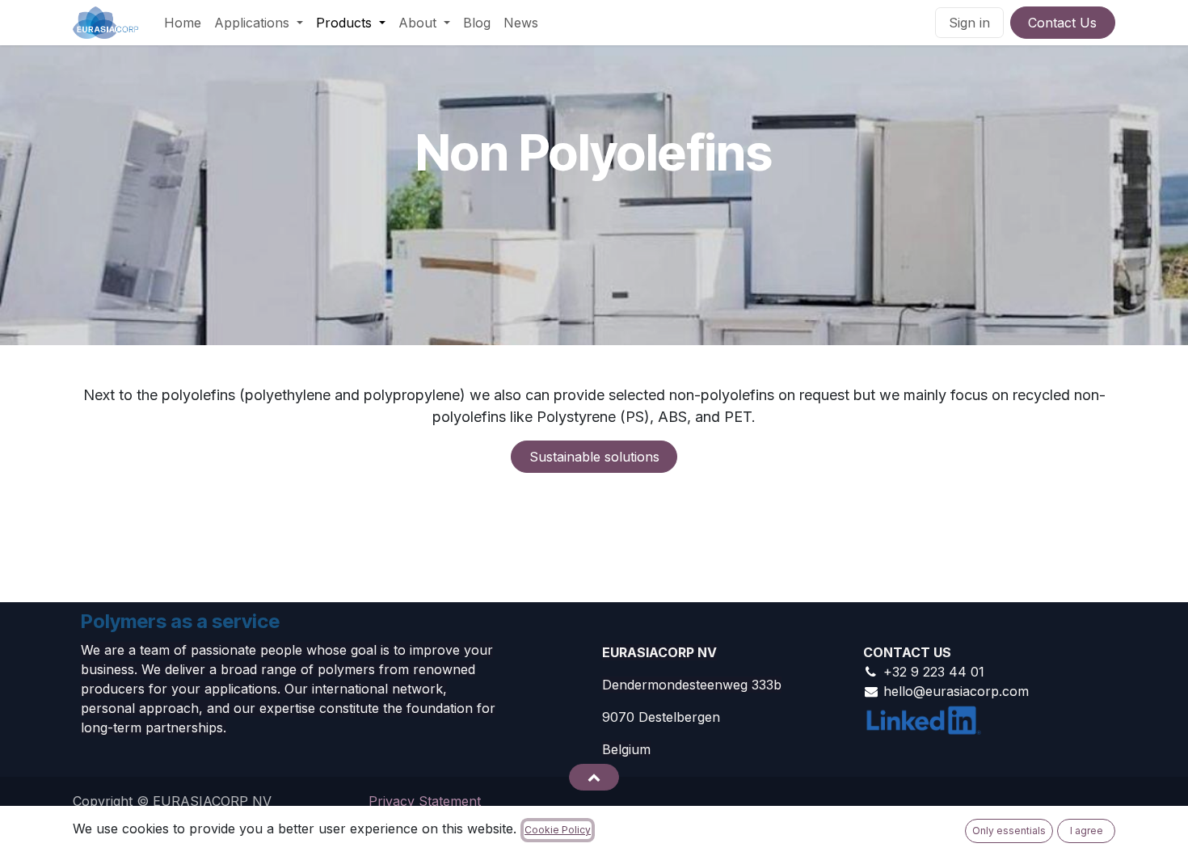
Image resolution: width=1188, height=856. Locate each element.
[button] (593, 777)
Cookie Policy (557, 830)
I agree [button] (1086, 830)
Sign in (969, 23)
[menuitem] (183, 22)
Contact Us (1062, 23)
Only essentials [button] (1009, 830)
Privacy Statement (425, 801)
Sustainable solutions (594, 457)
